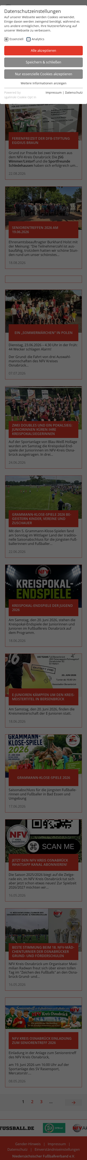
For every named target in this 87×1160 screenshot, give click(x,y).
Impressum (54, 92)
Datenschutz (74, 92)
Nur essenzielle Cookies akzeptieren (43, 74)
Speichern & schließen (43, 62)
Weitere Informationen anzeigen (44, 83)
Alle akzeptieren (43, 50)
